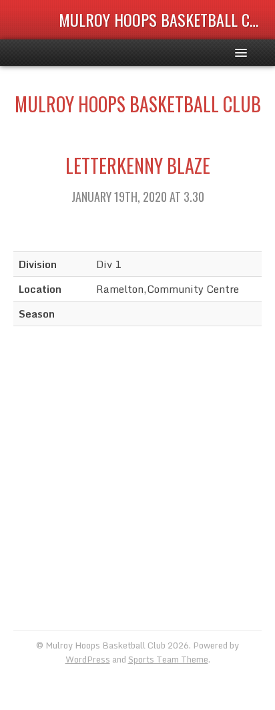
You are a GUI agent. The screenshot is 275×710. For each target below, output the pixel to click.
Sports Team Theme (168, 659)
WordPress (87, 659)
